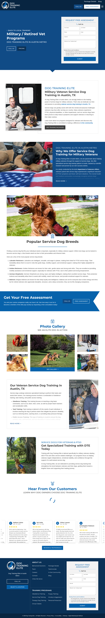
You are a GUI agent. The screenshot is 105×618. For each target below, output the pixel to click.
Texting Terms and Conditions (71, 50)
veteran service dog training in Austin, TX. (76, 104)
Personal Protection (54, 600)
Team (34, 569)
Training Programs (42, 590)
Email (82, 32)
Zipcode (66, 36)
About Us (36, 562)
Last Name (83, 27)
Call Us (78, 6)
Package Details (90, 1)
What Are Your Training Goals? (70, 41)
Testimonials (52, 569)
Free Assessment (92, 6)
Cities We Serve (37, 579)
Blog (100, 1)
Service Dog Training (39, 597)
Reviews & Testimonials (53, 548)
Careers (34, 572)
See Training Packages (55, 127)
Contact (34, 575)
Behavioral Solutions (38, 566)
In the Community (54, 572)
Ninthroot (80, 615)
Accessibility (58, 615)
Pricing (22, 48)
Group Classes (36, 603)
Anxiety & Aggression (55, 597)
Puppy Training (53, 594)
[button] (79, 24)
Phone (65, 32)
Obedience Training (38, 594)
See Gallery (52, 369)
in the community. (86, 123)
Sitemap (65, 615)
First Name (66, 27)
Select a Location (17, 587)
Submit (79, 59)
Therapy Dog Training (39, 600)
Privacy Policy (50, 615)
